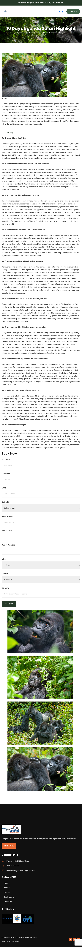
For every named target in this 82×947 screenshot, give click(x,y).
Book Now (73, 11)
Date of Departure (8, 545)
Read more (9, 846)
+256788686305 (57, 3)
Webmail (7, 892)
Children (5, 574)
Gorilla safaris (9, 897)
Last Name (6, 474)
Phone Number (7, 517)
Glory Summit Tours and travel (26, 938)
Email (4, 488)
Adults (4, 559)
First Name (6, 459)
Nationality (6, 502)
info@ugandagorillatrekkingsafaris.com (34, 3)
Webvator (15, 941)
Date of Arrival (7, 531)
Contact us (8, 902)
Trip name (5, 588)
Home (6, 883)
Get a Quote (9, 604)
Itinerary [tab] (10, 133)
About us (7, 888)
